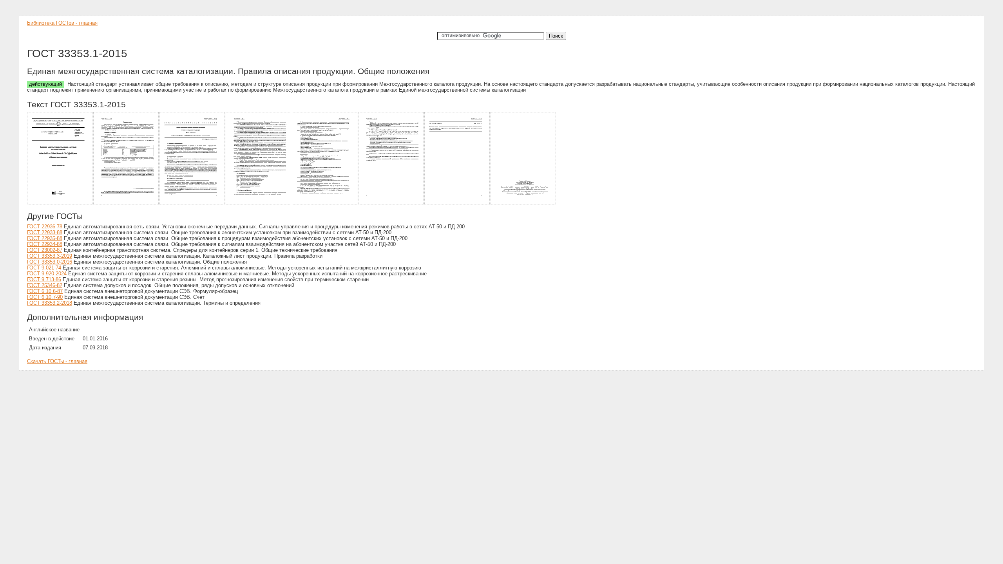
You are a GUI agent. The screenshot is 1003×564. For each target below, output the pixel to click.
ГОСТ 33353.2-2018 (49, 303)
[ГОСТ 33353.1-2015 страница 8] (524, 203)
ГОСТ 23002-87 (44, 250)
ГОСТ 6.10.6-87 (45, 291)
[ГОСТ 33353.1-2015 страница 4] (259, 203)
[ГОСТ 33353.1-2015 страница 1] (60, 203)
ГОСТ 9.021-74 (44, 268)
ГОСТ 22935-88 (44, 238)
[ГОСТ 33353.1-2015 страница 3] (192, 203)
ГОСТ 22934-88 (44, 244)
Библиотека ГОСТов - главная (62, 23)
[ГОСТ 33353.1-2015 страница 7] (457, 203)
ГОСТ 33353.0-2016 (49, 262)
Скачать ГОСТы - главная (57, 361)
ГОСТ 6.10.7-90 (45, 297)
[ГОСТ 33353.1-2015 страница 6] (391, 203)
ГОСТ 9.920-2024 (47, 274)
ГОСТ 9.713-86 (44, 279)
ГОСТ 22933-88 (44, 232)
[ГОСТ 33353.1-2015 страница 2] (126, 203)
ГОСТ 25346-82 (44, 285)
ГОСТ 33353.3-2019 (49, 256)
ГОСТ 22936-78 (44, 227)
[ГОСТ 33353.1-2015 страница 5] (325, 203)
